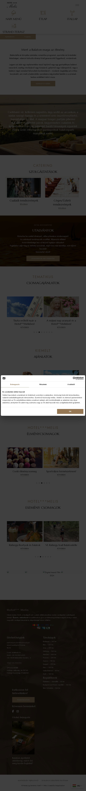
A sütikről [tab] (71, 384)
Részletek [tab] (43, 384)
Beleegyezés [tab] (15, 384)
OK (70, 411)
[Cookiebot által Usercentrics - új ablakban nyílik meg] (74, 378)
